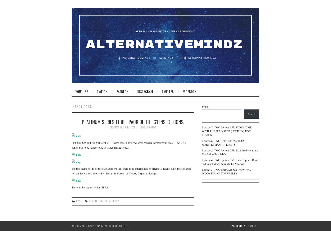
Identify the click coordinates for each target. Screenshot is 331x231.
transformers (112, 201)
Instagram (145, 91)
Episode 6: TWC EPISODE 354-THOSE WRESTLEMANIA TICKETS (224, 142)
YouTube (81, 91)
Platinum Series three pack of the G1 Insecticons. (133, 121)
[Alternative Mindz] (165, 45)
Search (205, 106)
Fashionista (238, 226)
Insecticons (98, 201)
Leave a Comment (148, 127)
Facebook (190, 91)
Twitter (168, 91)
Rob (133, 127)
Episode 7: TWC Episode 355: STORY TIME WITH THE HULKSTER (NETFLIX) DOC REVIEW (227, 131)
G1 (90, 201)
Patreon (122, 91)
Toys (78, 201)
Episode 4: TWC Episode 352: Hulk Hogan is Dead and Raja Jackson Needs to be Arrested (230, 162)
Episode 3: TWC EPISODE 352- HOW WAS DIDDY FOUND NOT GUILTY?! (226, 171)
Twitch (102, 91)
